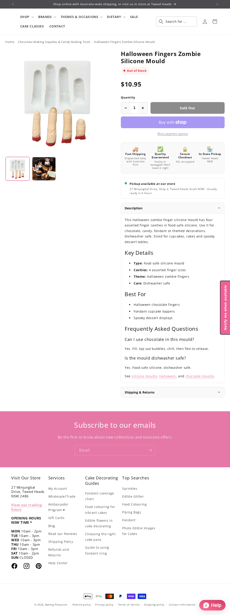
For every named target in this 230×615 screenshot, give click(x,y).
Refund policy (82, 604)
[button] (26, 17)
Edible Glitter (133, 496)
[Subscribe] (150, 450)
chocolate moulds (200, 376)
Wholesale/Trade (62, 496)
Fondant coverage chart (99, 496)
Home (9, 42)
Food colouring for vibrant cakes (100, 509)
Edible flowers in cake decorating (99, 523)
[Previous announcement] (13, 4)
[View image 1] (17, 169)
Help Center (58, 563)
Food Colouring (134, 504)
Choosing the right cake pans (100, 537)
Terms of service (129, 604)
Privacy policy (104, 604)
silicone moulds (144, 376)
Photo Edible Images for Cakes (138, 531)
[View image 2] (44, 169)
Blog (51, 526)
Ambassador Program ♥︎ (58, 507)
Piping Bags (131, 512)
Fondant (128, 520)
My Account (57, 488)
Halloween (167, 376)
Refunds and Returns (58, 552)
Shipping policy (154, 604)
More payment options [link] (172, 134)
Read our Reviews (62, 534)
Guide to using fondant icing (97, 550)
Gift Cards (56, 518)
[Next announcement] (217, 4)
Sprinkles (129, 488)
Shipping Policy (60, 541)
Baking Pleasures (56, 604)
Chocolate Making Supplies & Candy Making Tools (54, 42)
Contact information (182, 604)
